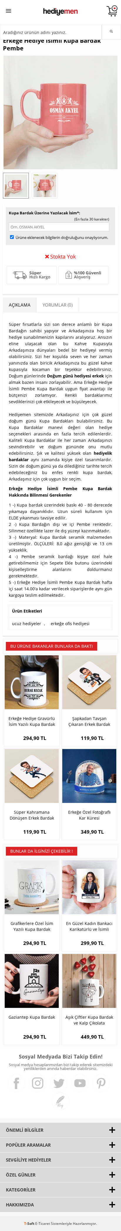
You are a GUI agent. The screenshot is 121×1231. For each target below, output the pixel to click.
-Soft (29, 1223)
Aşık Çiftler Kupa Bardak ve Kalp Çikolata (89, 1020)
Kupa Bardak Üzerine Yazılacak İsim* (44, 213)
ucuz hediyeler (26, 623)
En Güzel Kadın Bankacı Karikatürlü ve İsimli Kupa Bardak (89, 926)
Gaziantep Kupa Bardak (32, 1017)
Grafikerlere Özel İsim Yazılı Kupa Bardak (32, 926)
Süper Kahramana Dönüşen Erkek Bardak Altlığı (32, 815)
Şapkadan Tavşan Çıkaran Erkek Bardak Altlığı (89, 721)
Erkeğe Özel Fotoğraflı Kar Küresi (89, 815)
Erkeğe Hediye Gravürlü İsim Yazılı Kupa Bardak (32, 721)
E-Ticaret (42, 1223)
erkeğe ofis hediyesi (70, 623)
